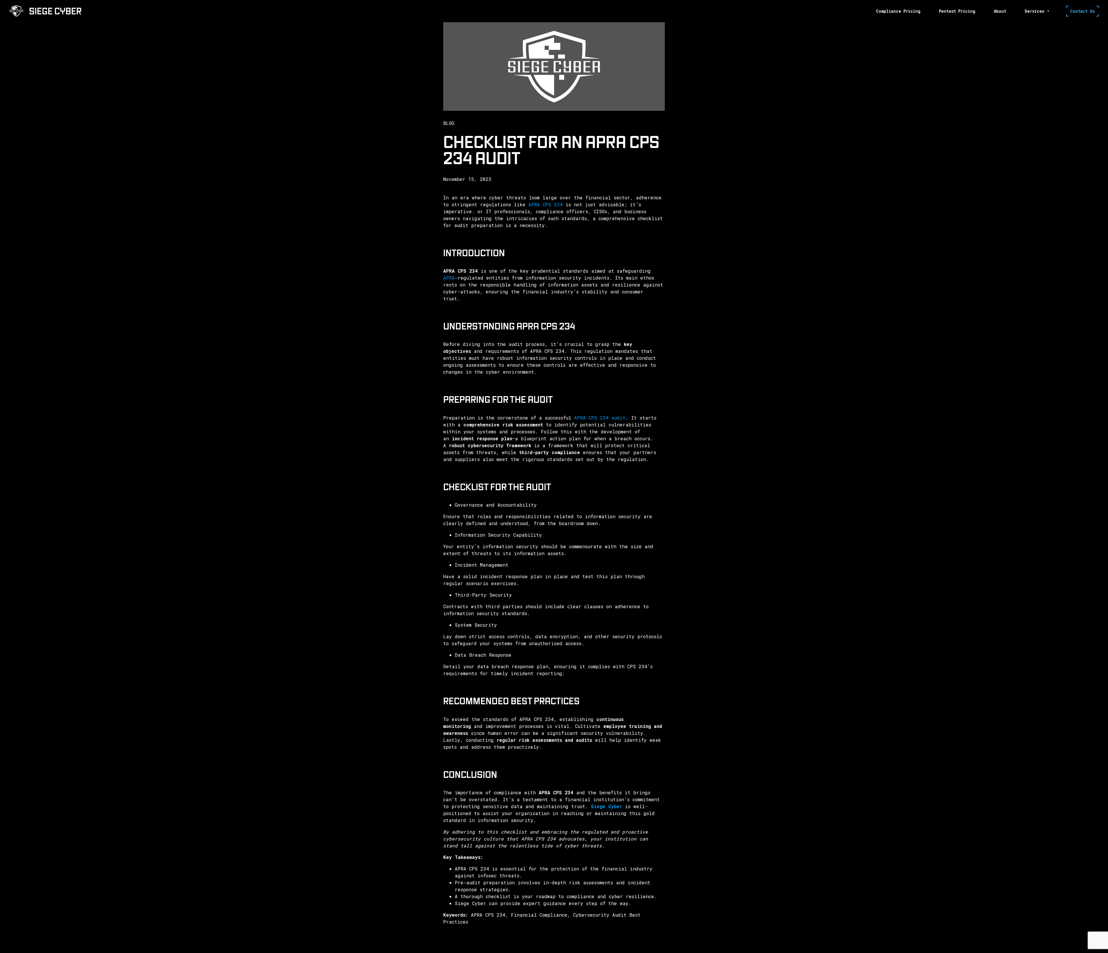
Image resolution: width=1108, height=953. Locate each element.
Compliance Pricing (898, 11)
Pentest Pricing (957, 11)
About (1000, 11)
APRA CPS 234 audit (600, 418)
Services (1034, 11)
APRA (449, 278)
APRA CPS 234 (545, 204)
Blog (448, 123)
